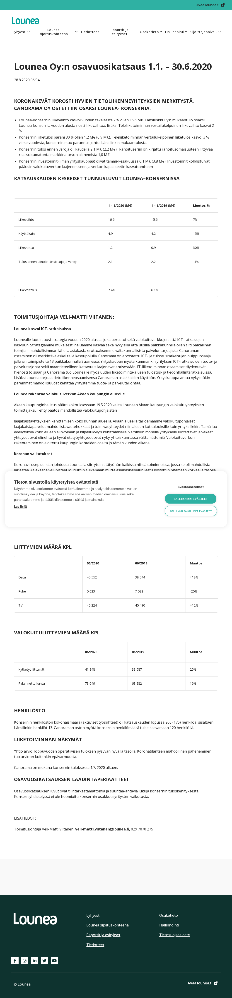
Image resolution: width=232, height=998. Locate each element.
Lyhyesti (20, 31)
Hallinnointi (174, 31)
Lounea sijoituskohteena (53, 31)
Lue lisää (20, 506)
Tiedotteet (89, 31)
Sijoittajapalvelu (204, 31)
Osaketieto (149, 31)
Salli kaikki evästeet (191, 498)
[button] (211, 5)
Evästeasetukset (191, 487)
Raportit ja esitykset (119, 31)
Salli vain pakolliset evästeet (191, 511)
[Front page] (25, 20)
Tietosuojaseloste (174, 934)
